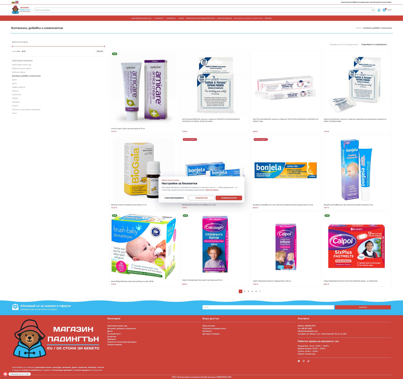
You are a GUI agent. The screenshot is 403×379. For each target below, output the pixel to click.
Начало (358, 28)
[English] (17, 2)
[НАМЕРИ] (372, 10)
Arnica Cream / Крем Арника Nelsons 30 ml (128, 129)
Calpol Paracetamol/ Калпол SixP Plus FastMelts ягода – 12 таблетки (351, 281)
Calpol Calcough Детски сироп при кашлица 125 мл (202, 280)
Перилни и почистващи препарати (26, 109)
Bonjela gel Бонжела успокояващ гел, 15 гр (199, 205)
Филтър (100, 51)
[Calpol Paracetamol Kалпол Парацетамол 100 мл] (286, 246)
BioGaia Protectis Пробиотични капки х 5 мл (129, 205)
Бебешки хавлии (18, 72)
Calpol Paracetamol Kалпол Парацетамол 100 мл (272, 281)
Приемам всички (229, 198)
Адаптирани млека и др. (21, 65)
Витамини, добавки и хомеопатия (26, 76)
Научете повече (212, 190)
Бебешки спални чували (21, 68)
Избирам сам (202, 198)
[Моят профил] (379, 10)
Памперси (16, 102)
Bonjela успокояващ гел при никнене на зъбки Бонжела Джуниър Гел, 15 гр (283, 205)
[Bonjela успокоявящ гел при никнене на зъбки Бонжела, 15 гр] (356, 170)
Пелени (15, 106)
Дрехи (14, 80)
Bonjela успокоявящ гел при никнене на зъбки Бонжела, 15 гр (348, 205)
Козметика (16, 94)
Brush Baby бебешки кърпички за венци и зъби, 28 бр (132, 281)
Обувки (15, 98)
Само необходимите (174, 198)
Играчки (15, 91)
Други (14, 83)
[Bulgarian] (13, 2)
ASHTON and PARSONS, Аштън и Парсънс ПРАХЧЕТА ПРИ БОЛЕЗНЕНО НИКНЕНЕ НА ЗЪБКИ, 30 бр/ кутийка (211, 120)
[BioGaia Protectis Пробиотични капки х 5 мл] (144, 170)
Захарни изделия (18, 87)
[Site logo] (21, 10)
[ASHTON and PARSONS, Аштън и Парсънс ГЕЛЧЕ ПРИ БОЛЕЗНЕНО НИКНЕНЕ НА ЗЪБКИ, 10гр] (286, 84)
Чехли (14, 113)
